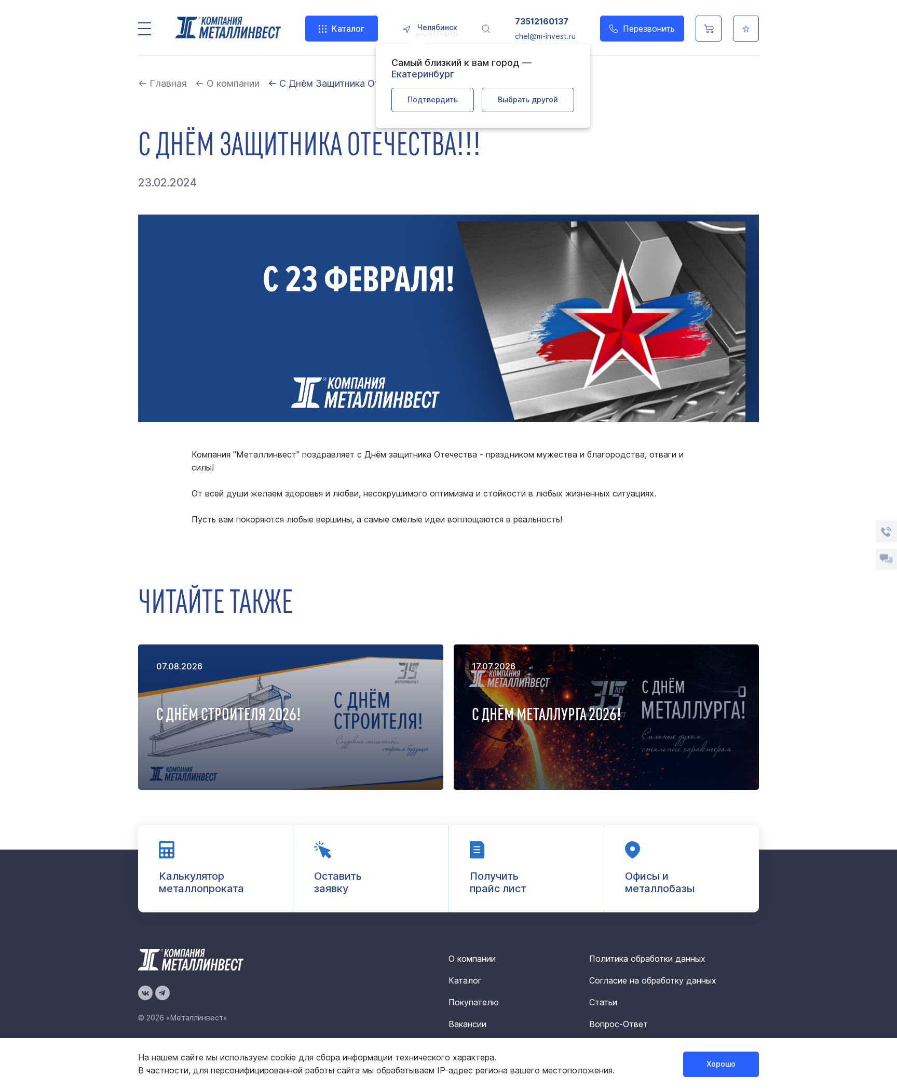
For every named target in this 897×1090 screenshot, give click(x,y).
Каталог (348, 28)
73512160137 (541, 21)
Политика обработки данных (647, 958)
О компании (472, 958)
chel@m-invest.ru (545, 36)
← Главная (162, 83)
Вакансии (467, 1024)
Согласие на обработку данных (652, 980)
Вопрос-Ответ (618, 1024)
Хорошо (721, 1063)
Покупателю (473, 1002)
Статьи (603, 1002)
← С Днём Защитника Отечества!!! (346, 83)
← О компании (227, 83)
